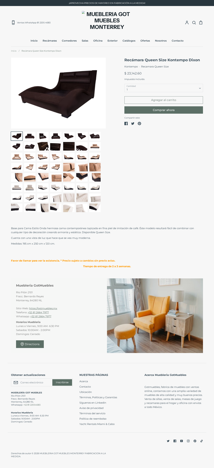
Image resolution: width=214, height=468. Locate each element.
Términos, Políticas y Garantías (98, 397)
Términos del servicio (92, 413)
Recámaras (50, 40)
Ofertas (145, 40)
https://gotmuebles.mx (43, 308)
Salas (85, 40)
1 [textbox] (127, 89)
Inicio (34, 40)
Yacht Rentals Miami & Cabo (97, 424)
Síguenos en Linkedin (92, 402)
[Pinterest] (195, 441)
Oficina (97, 40)
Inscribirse (62, 382)
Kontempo (131, 66)
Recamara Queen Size (155, 66)
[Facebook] (175, 441)
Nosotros (161, 40)
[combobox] (163, 88)
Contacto (178, 40)
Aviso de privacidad (91, 408)
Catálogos (129, 40)
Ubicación (85, 392)
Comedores (69, 40)
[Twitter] (168, 441)
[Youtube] (181, 441)
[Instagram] (188, 441)
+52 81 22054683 (31, 404)
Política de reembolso (92, 418)
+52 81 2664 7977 (38, 312)
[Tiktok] (201, 441)
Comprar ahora (164, 110)
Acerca (83, 381)
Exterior (113, 40)
